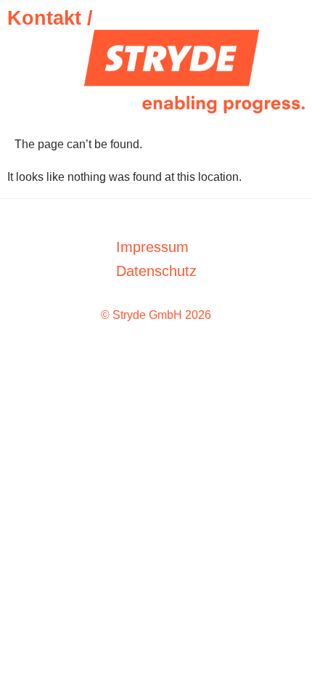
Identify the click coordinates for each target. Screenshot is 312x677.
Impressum (152, 247)
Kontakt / (50, 18)
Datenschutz (156, 271)
